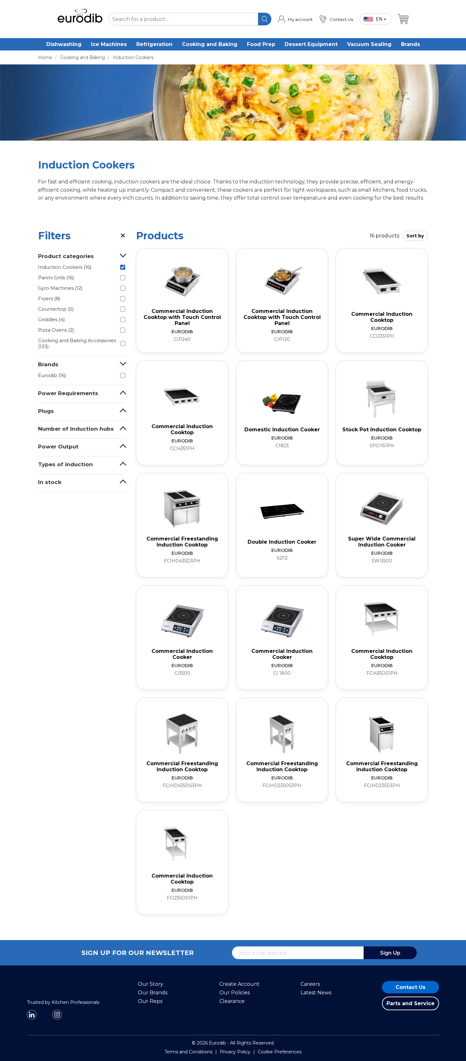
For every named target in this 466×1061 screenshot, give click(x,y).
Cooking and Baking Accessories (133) (77, 343)
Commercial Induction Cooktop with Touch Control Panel (182, 317)
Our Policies (234, 993)
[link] (295, 19)
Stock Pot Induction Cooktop (381, 430)
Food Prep (261, 44)
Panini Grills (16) (56, 278)
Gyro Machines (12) (60, 288)
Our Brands (152, 993)
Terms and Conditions (188, 1052)
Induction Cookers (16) (65, 267)
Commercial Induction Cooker (182, 654)
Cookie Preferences (279, 1052)
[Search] (264, 19)
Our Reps (150, 1001)
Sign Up (390, 953)
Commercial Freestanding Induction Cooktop (182, 542)
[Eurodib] (55, 997)
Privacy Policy (235, 1052)
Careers (310, 984)
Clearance (232, 1001)
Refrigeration (154, 44)
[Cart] (403, 19)
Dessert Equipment (311, 44)
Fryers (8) (49, 298)
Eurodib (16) (52, 375)
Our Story (150, 984)
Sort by (415, 236)
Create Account (239, 984)
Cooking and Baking (209, 44)
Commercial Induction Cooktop (381, 317)
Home (45, 57)
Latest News (316, 993)
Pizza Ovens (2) (56, 330)
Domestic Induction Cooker (282, 430)
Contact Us (410, 988)
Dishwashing (63, 44)
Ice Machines (109, 44)
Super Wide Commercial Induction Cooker (382, 542)
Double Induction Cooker (282, 542)
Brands (410, 44)
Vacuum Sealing (369, 44)
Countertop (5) (56, 309)
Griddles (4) (51, 319)
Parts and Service (410, 1004)
